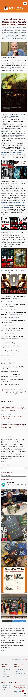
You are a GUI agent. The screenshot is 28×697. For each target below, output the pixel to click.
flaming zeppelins (22, 30)
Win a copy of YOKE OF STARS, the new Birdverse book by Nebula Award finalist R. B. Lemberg (13, 408)
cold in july (4, 29)
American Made (7, 687)
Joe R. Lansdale (22, 35)
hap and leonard (6, 33)
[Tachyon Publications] (13, 10)
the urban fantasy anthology (16, 38)
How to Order (6, 669)
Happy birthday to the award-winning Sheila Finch (14, 393)
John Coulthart (11, 359)
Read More (4, 461)
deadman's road (6, 30)
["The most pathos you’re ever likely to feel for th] (14, 528)
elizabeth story (13, 30)
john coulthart (5, 36)
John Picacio (12, 36)
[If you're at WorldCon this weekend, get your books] (14, 580)
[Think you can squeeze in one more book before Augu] (14, 554)
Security (18, 671)
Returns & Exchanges (8, 676)
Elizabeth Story (15, 317)
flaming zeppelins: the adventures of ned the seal (14, 32)
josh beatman (18, 36)
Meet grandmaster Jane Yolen (13, 389)
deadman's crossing (21, 29)
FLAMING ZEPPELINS (17, 118)
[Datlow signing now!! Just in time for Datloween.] (14, 502)
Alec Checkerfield (7, 27)
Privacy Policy (19, 669)
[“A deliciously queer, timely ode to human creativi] (14, 606)
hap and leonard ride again (17, 33)
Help (4, 689)
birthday (24, 27)
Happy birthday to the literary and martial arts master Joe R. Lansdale (14, 22)
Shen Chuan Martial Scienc (15, 70)
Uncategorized (17, 27)
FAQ (4, 671)
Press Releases (7, 685)
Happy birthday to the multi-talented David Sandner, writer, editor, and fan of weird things (13, 425)
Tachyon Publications (18, 659)
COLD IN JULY (14, 116)
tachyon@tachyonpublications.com (20, 692)
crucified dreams (11, 29)
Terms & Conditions (21, 673)
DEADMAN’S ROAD (10, 135)
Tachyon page (17, 298)
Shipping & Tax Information (6, 674)
